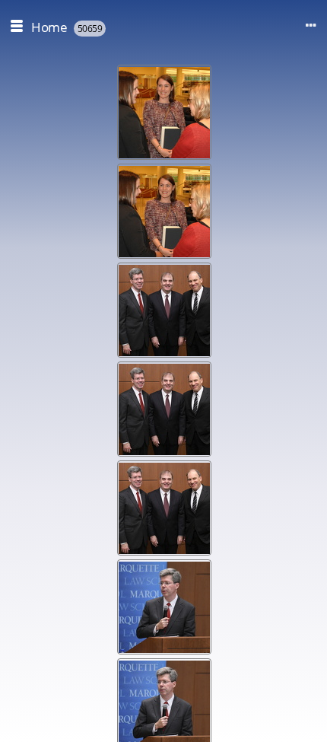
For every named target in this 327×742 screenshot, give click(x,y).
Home (49, 27)
